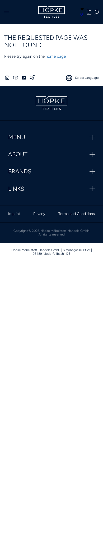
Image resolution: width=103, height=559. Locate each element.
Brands (19, 171)
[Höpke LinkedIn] (24, 78)
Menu (16, 137)
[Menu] (6, 12)
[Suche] (96, 12)
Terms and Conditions (76, 214)
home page (56, 56)
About (17, 154)
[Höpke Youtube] (15, 78)
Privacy (39, 214)
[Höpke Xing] (32, 78)
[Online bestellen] (89, 12)
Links (16, 188)
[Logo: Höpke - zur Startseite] (51, 12)
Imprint (14, 214)
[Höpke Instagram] (7, 78)
